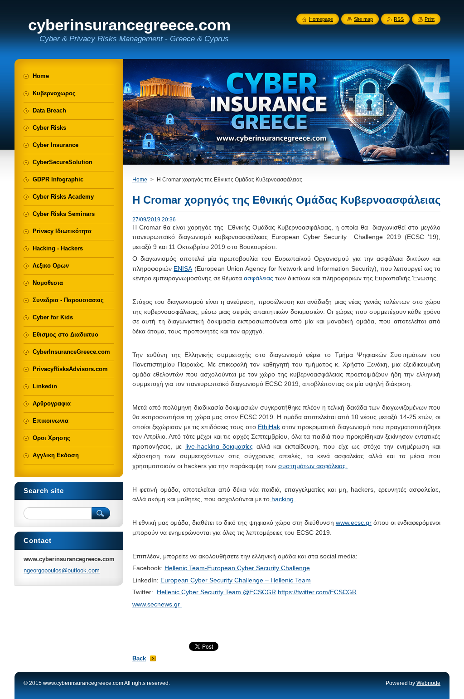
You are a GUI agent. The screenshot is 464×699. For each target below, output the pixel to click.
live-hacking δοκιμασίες (219, 446)
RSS (399, 19)
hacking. (282, 499)
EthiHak (269, 426)
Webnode (428, 683)
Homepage (321, 19)
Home (139, 179)
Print (430, 19)
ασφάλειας (258, 278)
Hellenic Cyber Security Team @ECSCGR (216, 592)
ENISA (183, 268)
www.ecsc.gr (354, 522)
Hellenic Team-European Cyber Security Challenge (237, 568)
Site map (363, 19)
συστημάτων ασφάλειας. (313, 465)
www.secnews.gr (157, 604)
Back (139, 658)
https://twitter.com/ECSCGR (317, 592)
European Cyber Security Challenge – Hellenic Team (235, 580)
